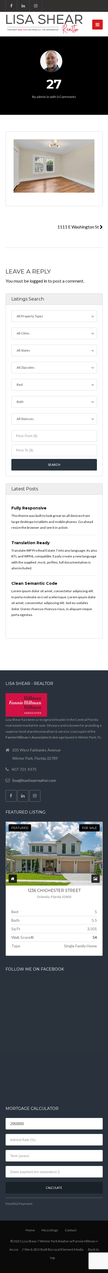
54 (94, 937)
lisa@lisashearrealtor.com (34, 780)
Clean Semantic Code (34, 583)
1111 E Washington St (78, 226)
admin (41, 97)
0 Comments (66, 97)
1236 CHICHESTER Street (54, 890)
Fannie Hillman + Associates (27, 737)
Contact (70, 1230)
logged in (38, 280)
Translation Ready (30, 542)
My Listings (50, 1230)
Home (30, 1230)
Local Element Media (67, 1249)
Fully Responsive (29, 508)
